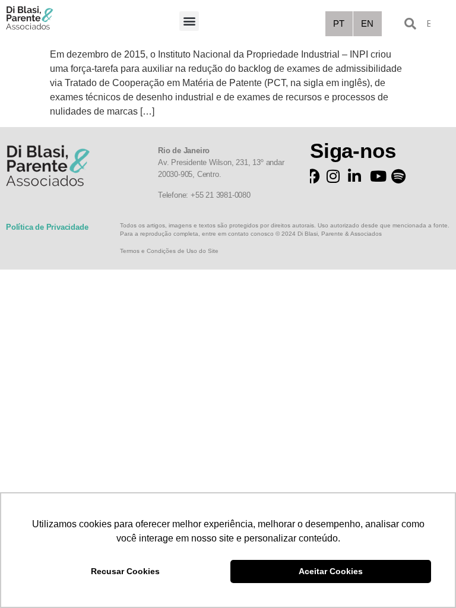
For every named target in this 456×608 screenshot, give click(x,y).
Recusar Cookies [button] (125, 571)
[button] (189, 21)
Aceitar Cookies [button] (331, 571)
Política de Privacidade (47, 227)
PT (339, 23)
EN (367, 23)
